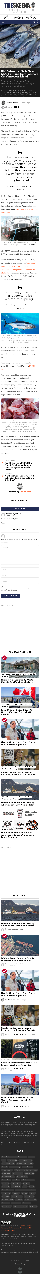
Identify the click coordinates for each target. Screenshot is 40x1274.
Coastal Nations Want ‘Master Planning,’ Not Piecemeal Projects (18, 773)
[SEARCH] (37, 22)
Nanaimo (6, 1193)
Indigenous (17, 1183)
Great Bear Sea (8, 1176)
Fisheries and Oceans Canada (26, 1170)
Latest (7, 18)
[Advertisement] (20, 626)
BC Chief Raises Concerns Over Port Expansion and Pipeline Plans (18, 959)
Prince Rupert (6, 799)
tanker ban (16, 1203)
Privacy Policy (20, 1264)
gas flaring (30, 1173)
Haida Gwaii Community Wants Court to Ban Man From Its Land (17, 681)
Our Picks (31, 18)
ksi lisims (6, 1186)
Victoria (34, 1206)
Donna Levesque (29, 244)
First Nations (7, 1170)
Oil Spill (16, 1193)
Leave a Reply (20, 509)
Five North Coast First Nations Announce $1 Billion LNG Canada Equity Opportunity (17, 835)
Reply (3, 523)
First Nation (28, 1167)
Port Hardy (30, 1196)
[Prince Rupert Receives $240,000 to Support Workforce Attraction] (20, 1049)
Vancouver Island (21, 1206)
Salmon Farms (31, 1199)
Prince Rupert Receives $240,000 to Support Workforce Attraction (19, 1064)
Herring (6, 1183)
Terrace (27, 1203)
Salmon (19, 1199)
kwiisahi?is (16, 1186)
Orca (25, 1193)
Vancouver (7, 1206)
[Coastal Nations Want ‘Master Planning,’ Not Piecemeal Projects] (20, 759)
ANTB (32, 1157)
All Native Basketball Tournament (14, 1157)
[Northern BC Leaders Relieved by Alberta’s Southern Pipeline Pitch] (20, 789)
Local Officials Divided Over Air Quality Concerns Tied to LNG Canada (17, 712)
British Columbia (26, 1160)
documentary (15, 1167)
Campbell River (8, 1163)
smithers (6, 1203)
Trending (4, 657)
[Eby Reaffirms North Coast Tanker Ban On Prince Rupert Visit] (20, 729)
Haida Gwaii (10, 674)
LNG (32, 1186)
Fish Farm (6, 1173)
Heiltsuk (16, 1180)
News (24, 674)
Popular (18, 18)
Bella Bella (9, 767)
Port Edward (17, 1196)
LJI (25, 1186)
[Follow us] (33, 22)
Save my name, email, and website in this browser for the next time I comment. (19, 589)
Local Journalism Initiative (26, 1190)
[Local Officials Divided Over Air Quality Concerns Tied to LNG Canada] (20, 697)
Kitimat (8, 704)
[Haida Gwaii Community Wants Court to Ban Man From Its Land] (20, 667)
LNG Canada (8, 1190)
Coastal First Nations (25, 1163)
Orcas (33, 1193)
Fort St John (18, 1173)
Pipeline (6, 1196)
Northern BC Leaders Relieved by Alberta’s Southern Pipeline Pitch (17, 804)
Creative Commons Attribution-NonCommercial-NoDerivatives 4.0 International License (16, 1228)
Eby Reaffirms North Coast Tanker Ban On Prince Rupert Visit (18, 743)
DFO (5, 1167)
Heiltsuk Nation (28, 1180)
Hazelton (6, 1180)
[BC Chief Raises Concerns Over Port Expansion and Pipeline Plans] (20, 945)
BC (3, 674)
